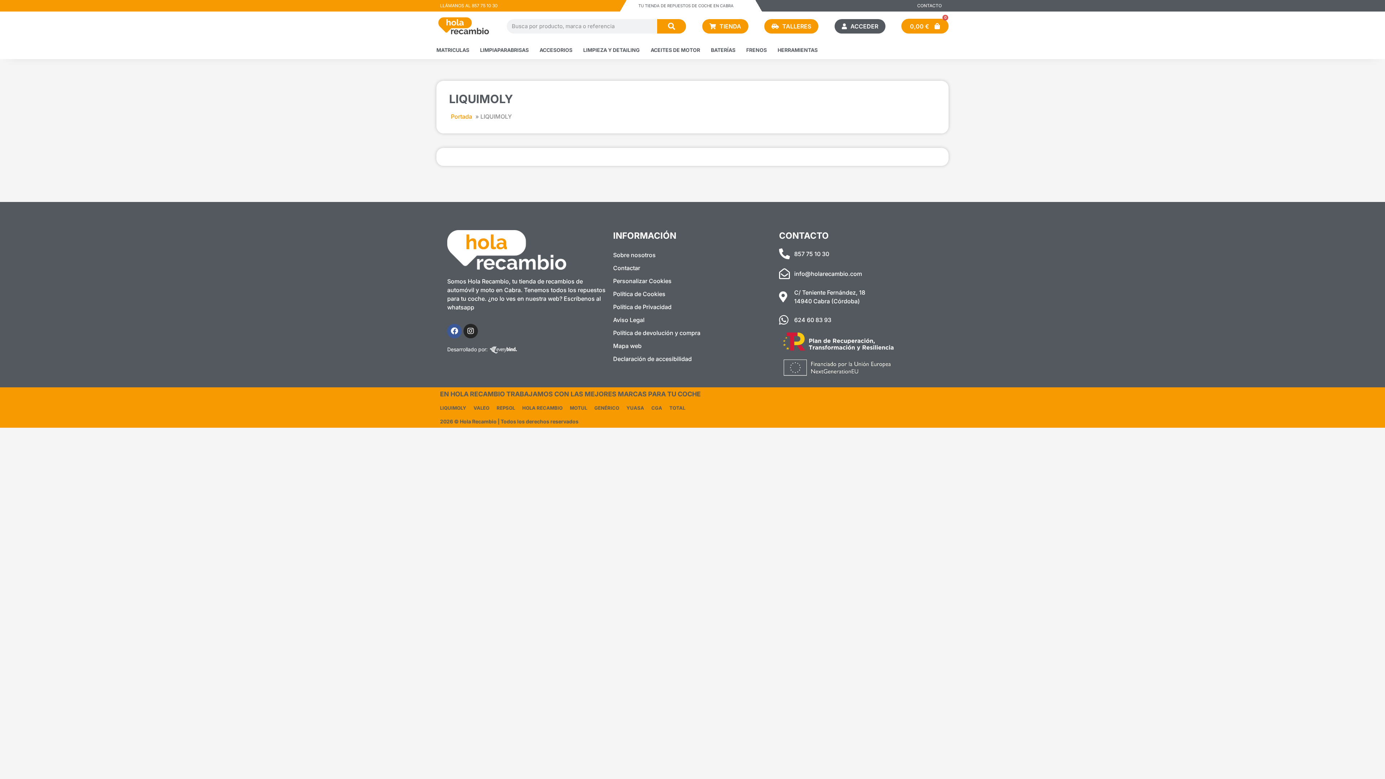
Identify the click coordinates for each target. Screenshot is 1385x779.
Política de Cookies (639, 294)
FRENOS (756, 50)
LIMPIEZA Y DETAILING (611, 50)
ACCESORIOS (556, 50)
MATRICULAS (452, 50)
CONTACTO (929, 5)
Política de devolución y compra (656, 332)
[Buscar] (671, 26)
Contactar (626, 268)
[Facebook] (454, 331)
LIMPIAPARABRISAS (504, 50)
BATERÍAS (723, 50)
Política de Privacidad (642, 307)
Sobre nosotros (634, 255)
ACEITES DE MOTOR (675, 50)
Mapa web (627, 345)
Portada (461, 116)
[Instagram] (470, 331)
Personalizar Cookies (642, 281)
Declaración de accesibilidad (652, 358)
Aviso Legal (629, 320)
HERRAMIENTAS (798, 50)
